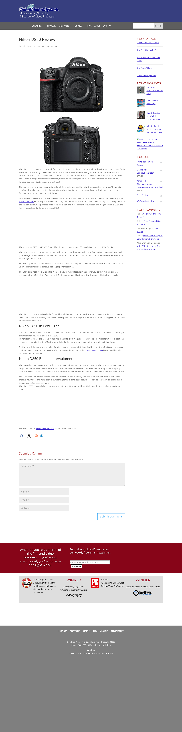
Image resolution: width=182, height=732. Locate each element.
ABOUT (97, 26)
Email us (91, 650)
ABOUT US (104, 631)
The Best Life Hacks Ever (148, 50)
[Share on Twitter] (29, 436)
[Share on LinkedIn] (42, 436)
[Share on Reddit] (36, 436)
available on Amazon (45, 428)
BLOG (89, 26)
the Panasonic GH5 (94, 350)
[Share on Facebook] (22, 436)
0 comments (51, 46)
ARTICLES (78, 26)
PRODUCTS (51, 26)
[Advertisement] (118, 10)
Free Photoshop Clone (146, 75)
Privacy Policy (117, 631)
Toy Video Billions (145, 68)
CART (105, 26)
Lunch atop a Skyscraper (148, 42)
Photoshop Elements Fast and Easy (155, 90)
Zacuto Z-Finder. (26, 201)
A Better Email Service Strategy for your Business (154, 129)
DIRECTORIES (64, 26)
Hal (23, 46)
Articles (31, 46)
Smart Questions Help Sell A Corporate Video (154, 116)
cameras (40, 46)
